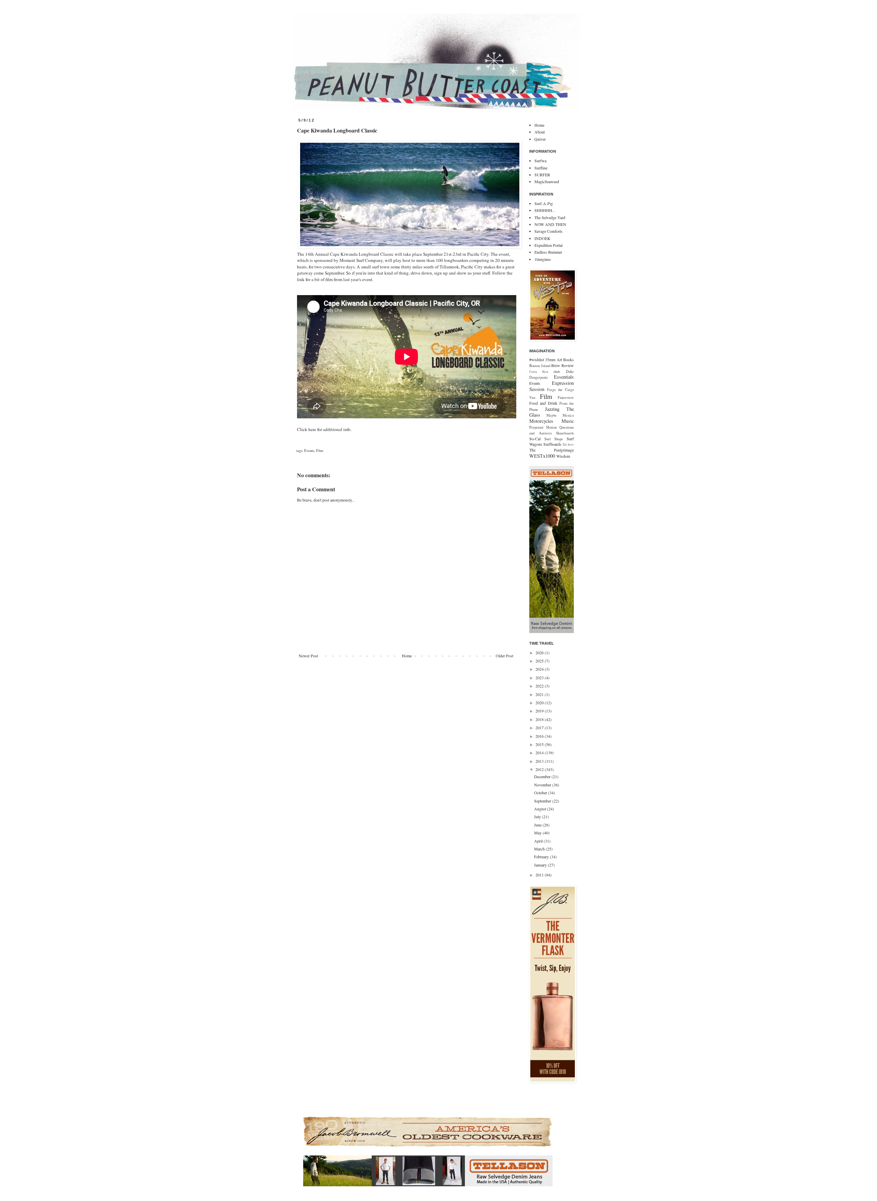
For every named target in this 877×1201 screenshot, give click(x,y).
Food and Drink (543, 403)
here (312, 429)
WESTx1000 (542, 456)
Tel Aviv (568, 444)
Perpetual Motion (543, 427)
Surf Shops (553, 439)
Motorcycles (541, 421)
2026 (540, 652)
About (539, 132)
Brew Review (562, 365)
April (539, 841)
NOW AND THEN (550, 224)
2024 (540, 669)
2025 (540, 660)
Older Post (504, 655)
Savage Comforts (548, 231)
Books (568, 359)
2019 (540, 710)
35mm (550, 359)
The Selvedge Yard (549, 217)
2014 (540, 752)
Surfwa (540, 160)
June (538, 824)
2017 (540, 727)
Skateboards (565, 433)
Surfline (540, 167)
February (542, 856)
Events (309, 450)
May (538, 832)
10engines (542, 259)
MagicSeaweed (546, 181)
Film (319, 450)
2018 (540, 719)
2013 (540, 761)
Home (407, 655)
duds (557, 371)
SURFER (542, 174)
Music (567, 421)
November (543, 784)
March (540, 848)
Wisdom (563, 456)
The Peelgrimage (551, 450)
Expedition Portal (548, 245)
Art (559, 359)
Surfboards (552, 444)
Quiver (540, 139)
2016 (540, 736)
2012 (540, 769)
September (543, 801)
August (540, 808)
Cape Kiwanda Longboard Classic (362, 254)
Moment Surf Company (361, 260)
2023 (540, 677)
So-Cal (535, 438)
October (541, 792)
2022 (540, 685)
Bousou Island (539, 365)
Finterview (566, 397)
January (541, 865)
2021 (540, 694)
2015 (540, 744)
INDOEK (542, 238)
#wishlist (536, 359)
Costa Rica (538, 371)
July (538, 816)
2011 (540, 874)
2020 (540, 702)
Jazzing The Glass (551, 412)
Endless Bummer (548, 252)
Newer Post (308, 655)
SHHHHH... (544, 210)
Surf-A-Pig (543, 203)
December (543, 776)
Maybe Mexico (560, 415)
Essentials (564, 377)
